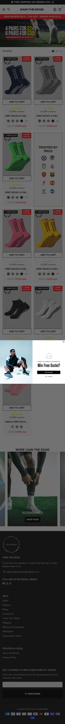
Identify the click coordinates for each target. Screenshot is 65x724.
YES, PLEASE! (49, 372)
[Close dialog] (63, 342)
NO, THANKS (48, 376)
